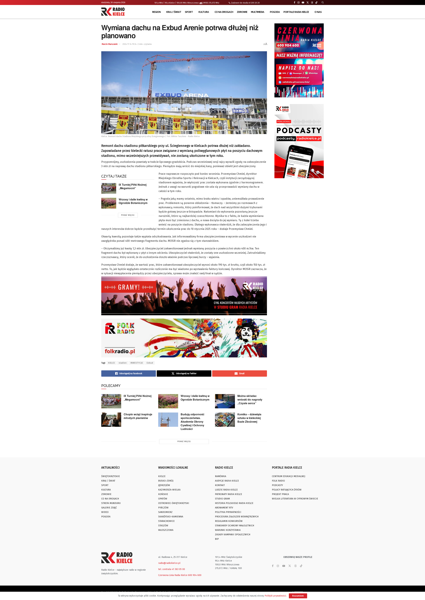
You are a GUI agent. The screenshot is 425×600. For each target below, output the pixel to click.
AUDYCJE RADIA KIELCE (227, 480)
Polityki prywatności (275, 595)
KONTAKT (220, 485)
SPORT (189, 11)
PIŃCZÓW (163, 507)
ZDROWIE (242, 11)
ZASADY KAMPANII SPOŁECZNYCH (232, 534)
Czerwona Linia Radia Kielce (172, 575)
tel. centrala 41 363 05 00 (171, 569)
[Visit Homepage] (113, 11)
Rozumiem (298, 596)
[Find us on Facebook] (294, 2)
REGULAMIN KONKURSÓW (229, 521)
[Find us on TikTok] (316, 2)
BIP (217, 539)
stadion (123, 363)
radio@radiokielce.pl (169, 563)
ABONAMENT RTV (224, 507)
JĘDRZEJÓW (164, 485)
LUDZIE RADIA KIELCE (226, 489)
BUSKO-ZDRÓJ (165, 480)
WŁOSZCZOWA (165, 530)
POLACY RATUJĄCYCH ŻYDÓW (286, 489)
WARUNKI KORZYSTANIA (228, 530)
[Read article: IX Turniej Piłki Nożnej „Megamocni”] (108, 188)
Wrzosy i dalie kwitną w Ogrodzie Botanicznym (133, 201)
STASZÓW (163, 525)
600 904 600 (194, 575)
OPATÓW (162, 498)
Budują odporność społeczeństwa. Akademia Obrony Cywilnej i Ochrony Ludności (192, 421)
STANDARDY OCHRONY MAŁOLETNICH (234, 525)
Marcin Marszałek (110, 44)
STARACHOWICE (166, 521)
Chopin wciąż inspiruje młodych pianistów (138, 416)
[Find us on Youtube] (303, 2)
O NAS (318, 11)
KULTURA (204, 11)
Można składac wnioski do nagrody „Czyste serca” (249, 399)
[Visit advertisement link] (299, 60)
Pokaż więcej (127, 215)
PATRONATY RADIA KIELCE (228, 494)
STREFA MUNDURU (111, 503)
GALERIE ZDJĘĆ (109, 507)
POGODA (275, 11)
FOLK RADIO (278, 480)
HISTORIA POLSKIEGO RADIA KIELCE (234, 503)
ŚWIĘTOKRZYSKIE (110, 476)
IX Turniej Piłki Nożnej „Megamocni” (132, 186)
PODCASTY (277, 485)
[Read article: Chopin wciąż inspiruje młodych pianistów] (111, 419)
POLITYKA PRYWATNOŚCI (228, 512)
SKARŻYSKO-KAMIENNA (170, 516)
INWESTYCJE (136, 363)
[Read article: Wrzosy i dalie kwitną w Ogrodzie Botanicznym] (108, 203)
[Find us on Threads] (312, 2)
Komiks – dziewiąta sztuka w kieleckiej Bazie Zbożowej (249, 417)
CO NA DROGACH (224, 11)
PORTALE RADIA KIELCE (296, 11)
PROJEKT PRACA (280, 494)
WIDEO (105, 512)
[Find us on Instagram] (298, 2)
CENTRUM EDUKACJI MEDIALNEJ (288, 476)
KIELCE (111, 363)
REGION (156, 11)
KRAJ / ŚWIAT (173, 11)
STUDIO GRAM (222, 498)
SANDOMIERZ (165, 512)
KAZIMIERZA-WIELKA (169, 489)
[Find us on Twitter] (307, 2)
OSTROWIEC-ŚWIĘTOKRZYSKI (173, 503)
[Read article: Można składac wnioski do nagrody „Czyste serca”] (225, 401)
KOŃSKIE (163, 494)
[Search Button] (323, 2)
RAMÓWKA (220, 476)
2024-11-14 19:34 (129, 44)
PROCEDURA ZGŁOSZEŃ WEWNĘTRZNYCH (236, 516)
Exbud (150, 363)
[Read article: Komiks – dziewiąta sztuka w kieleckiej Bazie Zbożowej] (225, 419)
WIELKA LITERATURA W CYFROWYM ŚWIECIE (295, 498)
